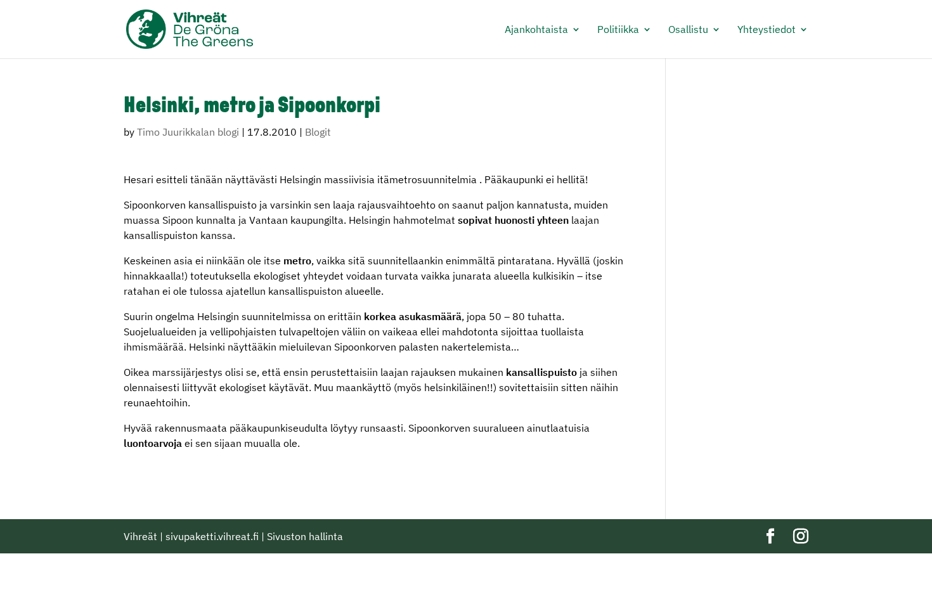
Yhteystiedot (766, 30)
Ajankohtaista (536, 30)
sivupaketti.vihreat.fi (212, 536)
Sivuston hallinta (305, 536)
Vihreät (140, 536)
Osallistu (688, 30)
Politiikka (618, 30)
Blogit (318, 132)
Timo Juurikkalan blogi (188, 132)
